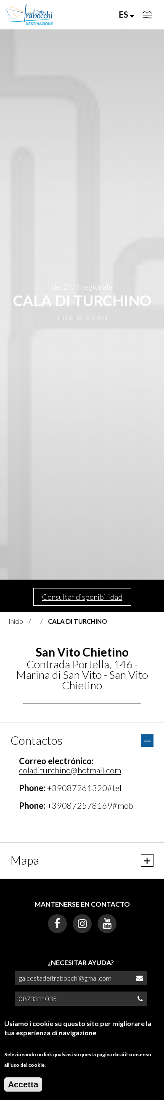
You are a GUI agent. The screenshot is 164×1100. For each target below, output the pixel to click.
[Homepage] (29, 14)
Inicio (15, 621)
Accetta (23, 1084)
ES (124, 14)
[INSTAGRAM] (82, 923)
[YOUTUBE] (107, 923)
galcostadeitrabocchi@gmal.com (65, 978)
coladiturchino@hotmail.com (70, 770)
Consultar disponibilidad (82, 596)
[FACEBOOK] (57, 923)
